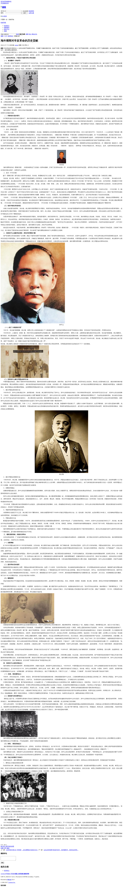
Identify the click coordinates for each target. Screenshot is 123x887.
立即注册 (31, 13)
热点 (30, 34)
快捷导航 (3, 22)
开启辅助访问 (5, 3)
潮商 (27, 34)
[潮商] (3, 7)
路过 (2, 846)
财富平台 (6, 29)
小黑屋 (12, 873)
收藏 (2, 848)
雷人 (4, 846)
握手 (7, 846)
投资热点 (6, 25)
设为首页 (3, 1)
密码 (2, 13)
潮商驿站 (6, 27)
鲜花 (10, 846)
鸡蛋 (12, 846)
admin (16, 45)
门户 (5, 36)
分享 (5, 848)
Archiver (3, 873)
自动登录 (25, 11)
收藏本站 (8, 1)
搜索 (17, 34)
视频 (5, 31)
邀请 (8, 848)
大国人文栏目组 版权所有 (21, 873)
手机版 (8, 873)
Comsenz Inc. (11, 882)
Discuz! (9, 879)
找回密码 (31, 11)
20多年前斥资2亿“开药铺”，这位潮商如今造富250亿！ (22, 850)
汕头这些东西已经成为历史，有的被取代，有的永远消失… (61, 850)
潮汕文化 (34, 34)
